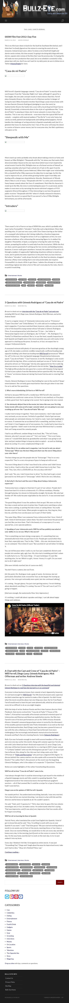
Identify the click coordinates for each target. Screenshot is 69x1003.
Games (9, 930)
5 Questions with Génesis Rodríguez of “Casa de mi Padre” (34, 302)
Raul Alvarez (27, 870)
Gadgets (10, 927)
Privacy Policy (10, 982)
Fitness (9, 921)
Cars (8, 910)
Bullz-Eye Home (10, 990)
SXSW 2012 (31, 285)
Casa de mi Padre (11, 279)
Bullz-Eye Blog (14, 997)
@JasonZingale (15, 64)
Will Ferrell (49, 285)
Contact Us (9, 978)
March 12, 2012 (10, 306)
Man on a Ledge (55, 651)
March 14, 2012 (10, 40)
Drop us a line (9, 963)
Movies (19, 275)
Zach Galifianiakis (26, 876)
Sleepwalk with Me (54, 282)
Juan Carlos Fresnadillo (13, 282)
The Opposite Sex (13, 953)
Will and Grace (35, 873)
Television (10, 950)
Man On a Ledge (56, 366)
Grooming (10, 936)
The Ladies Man (10, 873)
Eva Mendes (46, 864)
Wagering (10, 959)
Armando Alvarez (11, 864)
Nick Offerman (52, 867)
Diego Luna (32, 279)
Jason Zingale (23, 40)
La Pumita (45, 651)
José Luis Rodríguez (33, 651)
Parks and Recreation (23, 755)
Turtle (29, 653)
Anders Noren (55, 997)
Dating (9, 916)
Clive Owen (22, 279)
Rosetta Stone (38, 870)
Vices (9, 956)
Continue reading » (12, 852)
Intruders (56, 279)
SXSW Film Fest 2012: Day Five (20, 36)
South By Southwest (12, 285)
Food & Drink (11, 924)
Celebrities (10, 913)
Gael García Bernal (44, 279)
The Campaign (50, 870)
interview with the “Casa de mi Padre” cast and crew (40, 311)
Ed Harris (22, 648)
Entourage (38, 648)
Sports (9, 947)
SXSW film (40, 285)
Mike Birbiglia (41, 282)
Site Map (8, 986)
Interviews (20, 644)
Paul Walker (10, 653)
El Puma (30, 648)
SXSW (23, 285)
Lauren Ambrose (29, 282)
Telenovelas (21, 653)
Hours (22, 651)
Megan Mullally (40, 867)
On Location (11, 944)
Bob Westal (22, 306)
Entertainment (12, 275)
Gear (8, 933)
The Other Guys (23, 873)
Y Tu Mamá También (12, 876)
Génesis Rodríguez (12, 651)
